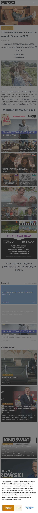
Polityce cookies (8, 495)
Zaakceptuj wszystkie (8, 507)
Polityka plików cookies (29, 507)
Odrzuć (19, 508)
